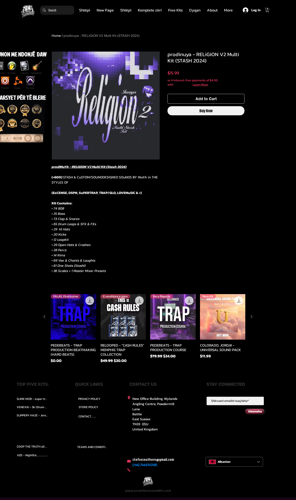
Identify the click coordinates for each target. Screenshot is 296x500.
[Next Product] (251, 316)
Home (56, 36)
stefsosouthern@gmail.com (153, 459)
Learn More (200, 85)
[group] (148, 329)
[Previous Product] (44, 316)
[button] (150, 10)
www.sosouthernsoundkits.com (148, 490)
